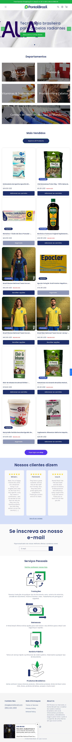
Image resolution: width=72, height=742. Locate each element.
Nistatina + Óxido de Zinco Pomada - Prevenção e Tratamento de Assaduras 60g (17, 234)
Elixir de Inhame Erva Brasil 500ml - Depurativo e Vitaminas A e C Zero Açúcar (18, 383)
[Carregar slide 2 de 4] (34, 44)
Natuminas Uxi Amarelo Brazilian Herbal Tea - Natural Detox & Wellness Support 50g (52, 383)
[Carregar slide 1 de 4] (31, 44)
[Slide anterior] (3, 29)
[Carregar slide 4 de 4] (40, 44)
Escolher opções (18, 293)
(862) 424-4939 (11, 708)
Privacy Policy (31, 708)
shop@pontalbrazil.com (13, 705)
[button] (6, 7)
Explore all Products (36, 141)
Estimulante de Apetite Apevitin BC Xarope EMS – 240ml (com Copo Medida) (18, 184)
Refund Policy (31, 712)
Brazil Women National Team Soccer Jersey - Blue (16, 283)
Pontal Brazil (32, 738)
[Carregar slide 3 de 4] (37, 44)
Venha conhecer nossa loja (36, 567)
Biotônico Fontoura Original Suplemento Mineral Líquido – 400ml (52, 234)
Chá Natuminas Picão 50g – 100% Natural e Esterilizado (52, 184)
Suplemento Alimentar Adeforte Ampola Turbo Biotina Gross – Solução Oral (52, 432)
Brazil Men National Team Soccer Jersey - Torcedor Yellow (52, 333)
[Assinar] (51, 548)
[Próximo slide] (69, 29)
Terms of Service (32, 705)
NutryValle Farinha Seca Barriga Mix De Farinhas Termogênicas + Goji (17, 432)
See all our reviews (36, 518)
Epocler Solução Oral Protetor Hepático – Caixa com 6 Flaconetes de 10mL (52, 283)
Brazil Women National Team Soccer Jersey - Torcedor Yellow (16, 333)
